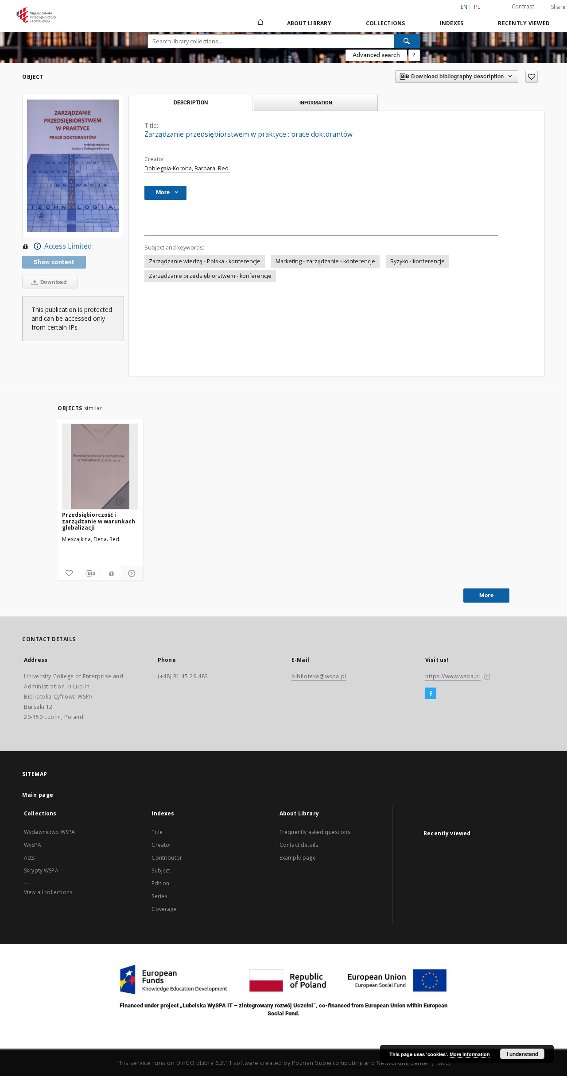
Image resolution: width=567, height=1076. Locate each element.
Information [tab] (315, 103)
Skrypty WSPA (41, 870)
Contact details (299, 845)
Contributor (166, 857)
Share (558, 7)
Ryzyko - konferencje (417, 261)
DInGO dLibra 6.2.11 (204, 1063)
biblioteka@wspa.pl (318, 676)
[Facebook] (430, 694)
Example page (298, 857)
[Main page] (260, 23)
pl (477, 7)
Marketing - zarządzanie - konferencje (325, 261)
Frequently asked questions (315, 832)
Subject (160, 870)
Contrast (523, 6)
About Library (309, 23)
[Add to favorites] (531, 77)
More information (470, 1054)
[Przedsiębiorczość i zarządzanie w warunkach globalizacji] (100, 466)
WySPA (32, 845)
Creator (161, 845)
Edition (160, 883)
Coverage (163, 909)
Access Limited (68, 246)
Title (157, 832)
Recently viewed (524, 23)
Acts (29, 857)
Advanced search (376, 54)
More (486, 595)
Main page (38, 795)
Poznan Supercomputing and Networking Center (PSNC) (371, 1063)
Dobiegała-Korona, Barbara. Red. (187, 168)
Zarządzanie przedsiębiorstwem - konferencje (210, 276)
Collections (385, 23)
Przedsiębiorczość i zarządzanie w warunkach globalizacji (98, 521)
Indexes (452, 23)
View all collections (48, 892)
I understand (522, 1054)
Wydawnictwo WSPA (49, 832)
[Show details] (130, 573)
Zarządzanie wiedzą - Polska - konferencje (204, 261)
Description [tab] (191, 103)
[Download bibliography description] (90, 573)
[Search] (407, 41)
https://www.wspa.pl (453, 676)
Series (159, 896)
